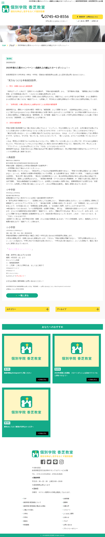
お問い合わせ (67, 525)
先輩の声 (66, 506)
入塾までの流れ (28, 510)
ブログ (65, 521)
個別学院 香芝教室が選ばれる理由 (34, 506)
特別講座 (26, 525)
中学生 (25, 517)
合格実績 (66, 498)
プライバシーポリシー (70, 528)
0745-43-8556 (57, 16)
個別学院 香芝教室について (32, 502)
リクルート (67, 510)
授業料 (65, 502)
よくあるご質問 (83, 21)
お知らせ (95, 21)
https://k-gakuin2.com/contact (62, 286)
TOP (24, 498)
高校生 (25, 521)
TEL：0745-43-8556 (39, 474)
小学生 (25, 513)
